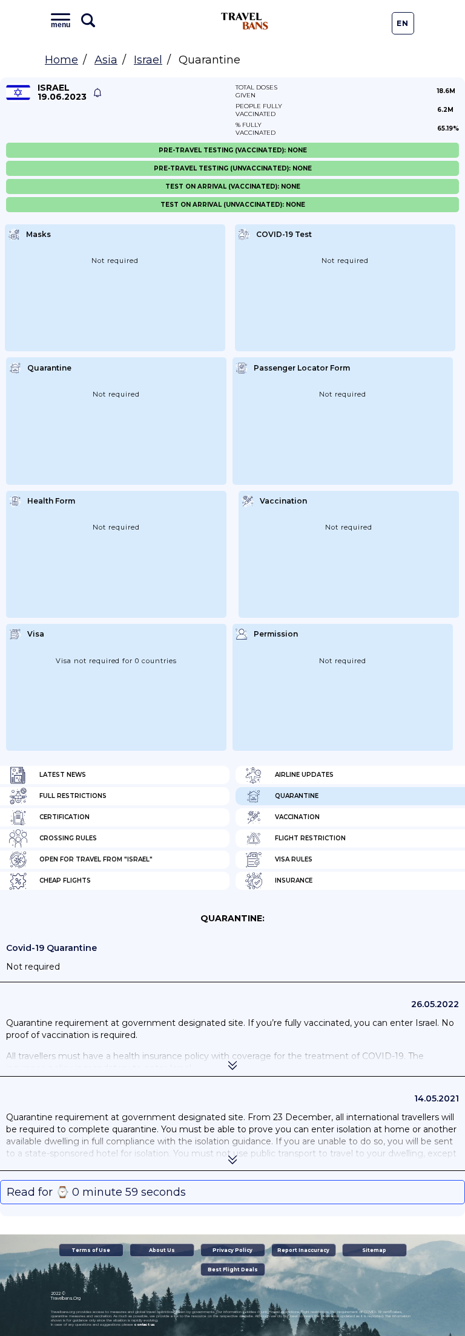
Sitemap (374, 1250)
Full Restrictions (73, 796)
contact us (144, 1324)
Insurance (293, 880)
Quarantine (296, 796)
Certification (64, 817)
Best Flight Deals (233, 1269)
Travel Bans (244, 21)
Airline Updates (304, 775)
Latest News (62, 775)
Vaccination (297, 817)
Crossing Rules (68, 838)
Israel (148, 59)
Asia (105, 59)
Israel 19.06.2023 (62, 92)
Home (61, 59)
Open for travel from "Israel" (96, 859)
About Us (162, 1250)
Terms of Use (90, 1250)
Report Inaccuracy (303, 1250)
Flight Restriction (310, 838)
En (403, 23)
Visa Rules (293, 859)
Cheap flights (65, 880)
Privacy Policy (232, 1250)
